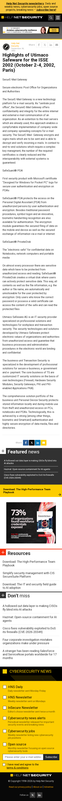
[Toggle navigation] (58, 17)
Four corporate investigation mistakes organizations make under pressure (27, 641)
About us (37, 787)
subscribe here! (46, 9)
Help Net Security (15, 44)
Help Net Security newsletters (25, 3)
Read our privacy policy (20, 787)
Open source (17, 744)
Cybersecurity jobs (21, 731)
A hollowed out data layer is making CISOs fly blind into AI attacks (30, 607)
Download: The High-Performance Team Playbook (26, 491)
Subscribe (51, 757)
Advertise (48, 787)
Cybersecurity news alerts (26, 718)
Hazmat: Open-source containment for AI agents (27, 469)
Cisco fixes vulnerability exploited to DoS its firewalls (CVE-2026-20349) (29, 630)
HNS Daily (15, 687)
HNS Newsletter (20, 697)
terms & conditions (17, 767)
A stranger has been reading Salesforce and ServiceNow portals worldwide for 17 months (30, 654)
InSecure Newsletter (23, 708)
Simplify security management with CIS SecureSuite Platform (29, 574)
